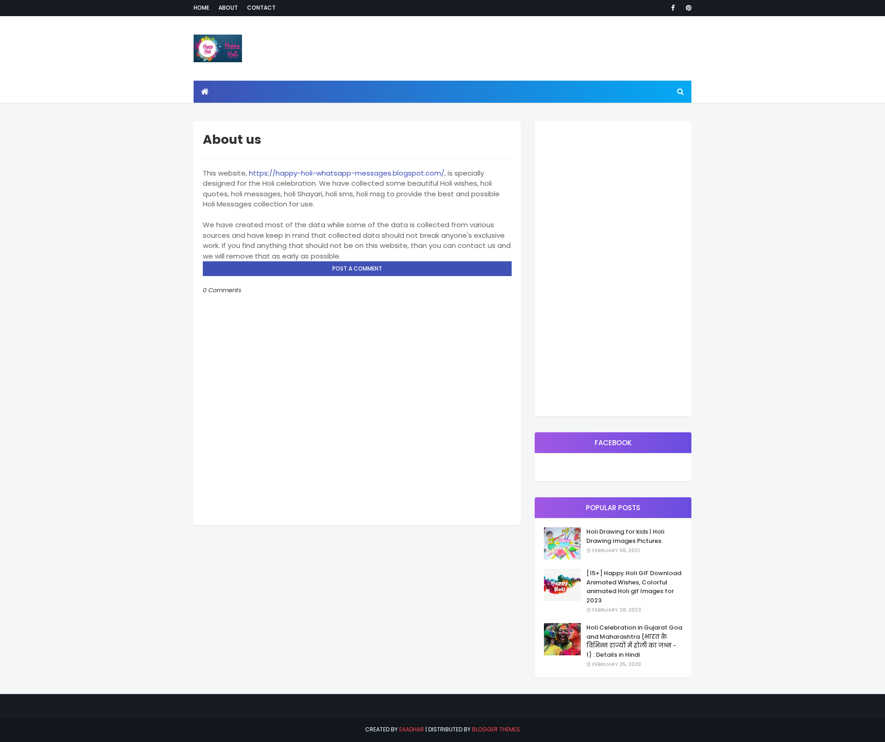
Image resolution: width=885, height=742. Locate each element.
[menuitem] (205, 92)
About (228, 8)
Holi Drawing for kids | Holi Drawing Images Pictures (625, 536)
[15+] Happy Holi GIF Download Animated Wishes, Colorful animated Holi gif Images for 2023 (633, 587)
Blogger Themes (496, 729)
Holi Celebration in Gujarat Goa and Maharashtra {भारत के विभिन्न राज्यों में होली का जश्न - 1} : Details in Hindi (634, 641)
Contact (261, 8)
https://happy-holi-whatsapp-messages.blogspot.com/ (346, 173)
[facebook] (673, 8)
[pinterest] (687, 8)
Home (201, 8)
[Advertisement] (613, 268)
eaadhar (411, 729)
